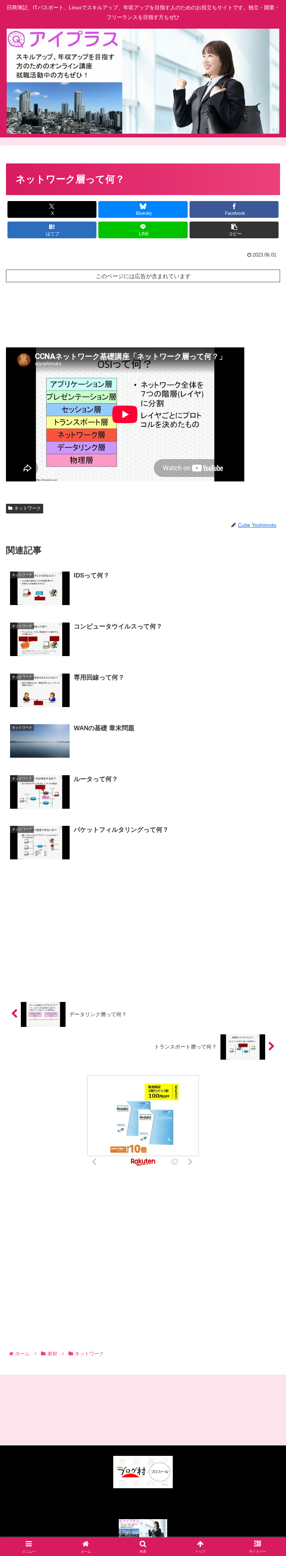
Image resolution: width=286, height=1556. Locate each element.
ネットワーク (27, 508)
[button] (234, 230)
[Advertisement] (143, 313)
